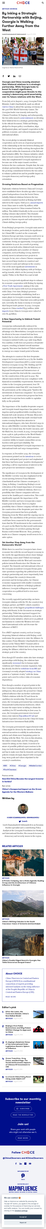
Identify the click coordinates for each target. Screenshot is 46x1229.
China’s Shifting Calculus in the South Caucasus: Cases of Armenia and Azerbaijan (21, 922)
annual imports (36, 202)
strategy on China (33, 671)
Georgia (13, 9)
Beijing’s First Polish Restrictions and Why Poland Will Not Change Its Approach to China (18, 1029)
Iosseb (24, 821)
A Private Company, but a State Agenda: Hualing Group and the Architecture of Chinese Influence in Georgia (23, 883)
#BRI (5, 765)
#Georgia (22, 765)
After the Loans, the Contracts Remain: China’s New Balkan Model (17, 1013)
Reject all (23, 1222)
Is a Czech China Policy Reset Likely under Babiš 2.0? (18, 1078)
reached (19, 308)
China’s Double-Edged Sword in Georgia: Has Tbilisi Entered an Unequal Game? (21, 961)
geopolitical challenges (34, 607)
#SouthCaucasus (9, 769)
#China (13, 765)
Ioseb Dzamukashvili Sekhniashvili (14, 34)
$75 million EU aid (26, 716)
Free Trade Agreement (13, 286)
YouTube (30, 1163)
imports (5, 311)
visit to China (7, 107)
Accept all (23, 1217)
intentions (29, 456)
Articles (5, 9)
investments (30, 266)
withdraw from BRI (29, 668)
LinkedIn (20, 1163)
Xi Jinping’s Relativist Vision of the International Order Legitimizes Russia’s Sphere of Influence (18, 1045)
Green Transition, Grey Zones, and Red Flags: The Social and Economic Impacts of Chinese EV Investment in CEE (18, 1062)
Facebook (16, 1163)
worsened (17, 663)
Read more (11, 997)
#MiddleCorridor (35, 765)
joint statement (27, 118)
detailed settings (21, 1211)
